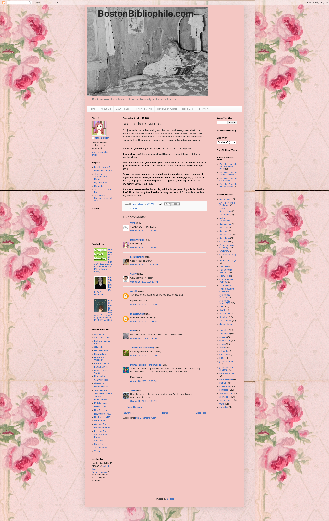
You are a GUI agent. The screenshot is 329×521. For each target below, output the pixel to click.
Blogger (170, 499)
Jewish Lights (100, 390)
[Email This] (165, 204)
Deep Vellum (100, 354)
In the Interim (225, 285)
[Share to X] (172, 204)
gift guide (223, 351)
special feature (226, 400)
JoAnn (133, 390)
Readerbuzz (100, 186)
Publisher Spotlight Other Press (228, 179)
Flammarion (99, 376)
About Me (106, 108)
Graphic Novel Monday (226, 280)
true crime (224, 407)
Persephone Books (103, 427)
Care (132, 223)
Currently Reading (227, 254)
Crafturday (224, 251)
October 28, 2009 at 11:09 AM (144, 304)
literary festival (226, 379)
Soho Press (99, 444)
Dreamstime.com (99, 472)
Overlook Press (101, 424)
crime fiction (224, 340)
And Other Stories (102, 337)
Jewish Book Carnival (225, 296)
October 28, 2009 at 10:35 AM (144, 264)
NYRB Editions (101, 407)
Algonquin (99, 334)
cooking (223, 337)
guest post (224, 354)
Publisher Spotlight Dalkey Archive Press (228, 166)
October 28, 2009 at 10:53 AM (144, 282)
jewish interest (226, 361)
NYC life (223, 310)
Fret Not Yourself (102, 167)
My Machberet (100, 182)
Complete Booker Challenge (227, 246)
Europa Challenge (227, 260)
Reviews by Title (143, 108)
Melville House (101, 403)
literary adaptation (227, 373)
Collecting (224, 241)
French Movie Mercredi (225, 271)
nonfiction (223, 390)
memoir (222, 383)
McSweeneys (100, 400)
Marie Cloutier (137, 240)
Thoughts (223, 330)
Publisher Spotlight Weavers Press (228, 185)
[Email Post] (160, 204)
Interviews (204, 108)
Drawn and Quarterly (99, 358)
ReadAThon (135, 208)
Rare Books (224, 313)
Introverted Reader (103, 171)
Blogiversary (225, 224)
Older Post (201, 413)
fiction (222, 347)
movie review (225, 386)
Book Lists (187, 108)
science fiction (226, 393)
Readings (223, 317)
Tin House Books (102, 448)
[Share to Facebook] (175, 204)
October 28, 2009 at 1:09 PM (143, 381)
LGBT (222, 306)
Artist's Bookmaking (225, 210)
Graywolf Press (101, 380)
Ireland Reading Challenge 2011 (226, 290)
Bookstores (224, 238)
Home (92, 108)
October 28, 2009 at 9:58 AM (143, 248)
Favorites (223, 266)
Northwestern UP (102, 417)
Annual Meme (225, 199)
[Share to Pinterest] (178, 204)
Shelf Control (225, 320)
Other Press (99, 420)
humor (222, 358)
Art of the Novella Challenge (227, 204)
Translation (224, 333)
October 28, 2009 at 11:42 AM (144, 355)
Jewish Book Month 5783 (225, 302)
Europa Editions (101, 363)
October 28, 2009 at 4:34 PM (143, 401)
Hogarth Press (101, 387)
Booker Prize (225, 235)
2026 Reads (122, 108)
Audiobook (224, 215)
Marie (133, 331)
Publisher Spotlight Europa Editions (228, 173)
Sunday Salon (226, 324)
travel (221, 404)
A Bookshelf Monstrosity (142, 348)
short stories (225, 397)
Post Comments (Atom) (146, 418)
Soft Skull (98, 441)
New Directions (101, 410)
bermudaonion (137, 257)
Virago (97, 451)
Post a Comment (134, 407)
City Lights (99, 347)
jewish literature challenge (226, 368)
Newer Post (128, 413)
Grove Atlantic (100, 383)
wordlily (134, 291)
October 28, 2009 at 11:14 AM (144, 338)
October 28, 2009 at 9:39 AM (143, 231)
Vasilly (133, 274)
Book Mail (224, 231)
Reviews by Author (167, 108)
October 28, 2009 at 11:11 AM (143, 321)
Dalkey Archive (101, 350)
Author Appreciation (225, 219)
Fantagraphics (101, 367)
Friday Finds (225, 276)
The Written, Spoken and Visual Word (103, 198)
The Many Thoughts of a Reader (100, 176)
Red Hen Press (101, 431)
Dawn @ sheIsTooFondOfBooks (145, 365)
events (222, 344)
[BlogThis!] (169, 204)
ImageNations (137, 314)
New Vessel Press (102, 414)
